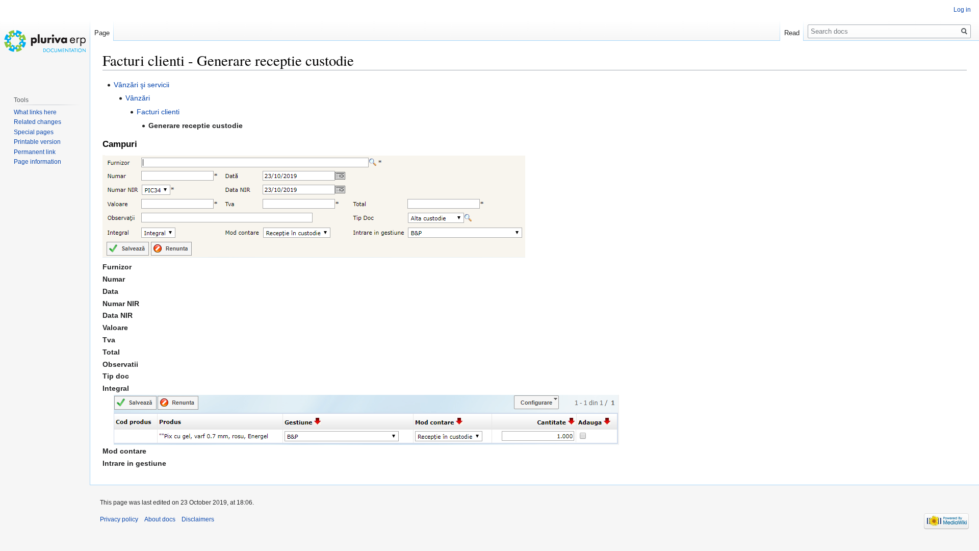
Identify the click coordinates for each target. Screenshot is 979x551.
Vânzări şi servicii (141, 85)
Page (102, 33)
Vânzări (137, 98)
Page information (37, 161)
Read (792, 33)
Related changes (37, 122)
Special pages (34, 132)
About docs (159, 519)
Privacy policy (119, 519)
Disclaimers (198, 519)
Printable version (37, 141)
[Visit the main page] (45, 41)
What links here (35, 112)
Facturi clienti (158, 112)
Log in (962, 9)
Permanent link (35, 152)
